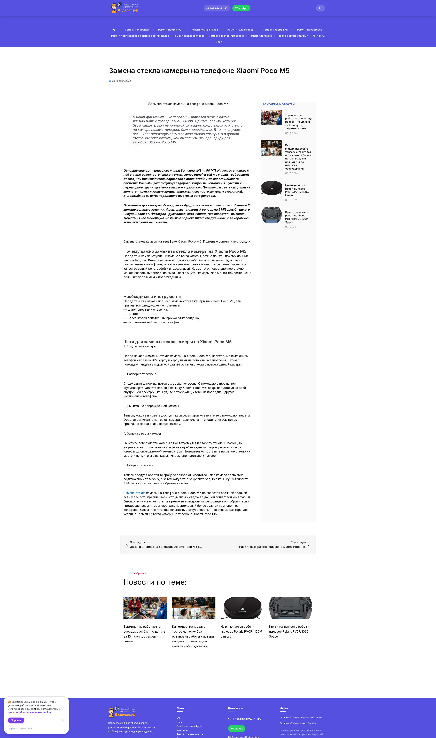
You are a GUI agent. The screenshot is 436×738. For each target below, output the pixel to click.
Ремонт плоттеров (260, 35)
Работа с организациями (292, 35)
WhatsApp (241, 8)
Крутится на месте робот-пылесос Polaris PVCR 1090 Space (297, 217)
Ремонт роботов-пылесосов (226, 35)
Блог (219, 41)
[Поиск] (320, 8)
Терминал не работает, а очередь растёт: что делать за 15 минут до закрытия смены (298, 121)
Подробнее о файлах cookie (20, 728)
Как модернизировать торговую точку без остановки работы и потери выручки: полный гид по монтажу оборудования (298, 157)
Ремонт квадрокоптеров (189, 35)
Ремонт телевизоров (240, 29)
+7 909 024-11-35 (217, 8)
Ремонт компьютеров (204, 29)
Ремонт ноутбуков (169, 29)
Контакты (319, 35)
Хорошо (16, 720)
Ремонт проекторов (309, 29)
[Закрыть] (62, 720)
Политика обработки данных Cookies (298, 723)
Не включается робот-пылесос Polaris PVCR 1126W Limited (297, 190)
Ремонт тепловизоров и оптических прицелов (140, 35)
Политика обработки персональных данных (301, 717)
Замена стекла (134, 493)
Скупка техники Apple (190, 726)
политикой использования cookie (29, 712)
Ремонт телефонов (137, 29)
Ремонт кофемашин (275, 29)
